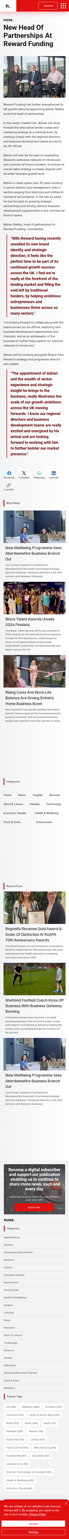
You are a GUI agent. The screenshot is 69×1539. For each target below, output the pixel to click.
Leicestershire (18, 1463)
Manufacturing (46, 1447)
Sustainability (17, 1455)
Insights (8, 1305)
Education (41, 1455)
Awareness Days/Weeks (18, 1252)
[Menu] (63, 5)
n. (8, 5)
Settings (33, 1532)
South (32, 1423)
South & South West (46, 1414)
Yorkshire (16, 1414)
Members (9, 1387)
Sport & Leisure (13, 1335)
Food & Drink (11, 1289)
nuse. (8, 19)
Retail (13, 1423)
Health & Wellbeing (15, 1297)
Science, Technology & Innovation (30, 1471)
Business (9, 1259)
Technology (10, 1342)
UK (12, 1406)
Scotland (54, 1406)
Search (8, 1357)
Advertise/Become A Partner (20, 1372)
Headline (15, 1431)
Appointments (12, 1237)
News (7, 1320)
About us (9, 1350)
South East (16, 1439)
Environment (11, 1282)
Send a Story (11, 1380)
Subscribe (10, 1365)
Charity (8, 1267)
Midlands (32, 1406)
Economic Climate (14, 1274)
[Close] (63, 1505)
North (51, 1423)
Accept (33, 1524)
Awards (8, 1244)
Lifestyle (9, 1312)
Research (9, 1327)
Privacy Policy (37, 1514)
